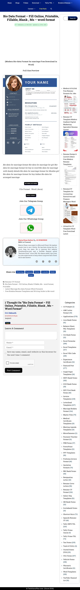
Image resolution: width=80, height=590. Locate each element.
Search (73, 18)
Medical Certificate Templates (67, 420)
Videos (25, 3)
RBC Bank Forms (69, 471)
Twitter (37, 272)
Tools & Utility (69, 546)
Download (35, 3)
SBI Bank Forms (69, 502)
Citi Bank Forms (69, 335)
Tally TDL (48, 3)
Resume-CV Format (12, 282)
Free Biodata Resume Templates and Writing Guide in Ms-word (29, 291)
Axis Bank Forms (70, 320)
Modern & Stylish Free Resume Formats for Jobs (70, 90)
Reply (7, 323)
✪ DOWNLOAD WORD (31, 183)
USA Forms (67, 556)
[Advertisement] (31, 45)
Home (10, 3)
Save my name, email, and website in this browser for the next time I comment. (31, 353)
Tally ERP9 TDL (69, 524)
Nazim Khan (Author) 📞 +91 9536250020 (32, 240)
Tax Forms (67, 542)
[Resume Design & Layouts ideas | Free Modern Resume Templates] (70, 185)
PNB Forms (67, 443)
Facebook (29, 272)
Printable (6, 287)
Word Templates (69, 572)
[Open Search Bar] (51, 9)
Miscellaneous (69, 433)
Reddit (52, 272)
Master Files (68, 415)
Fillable (36, 284)
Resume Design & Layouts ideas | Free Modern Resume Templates (70, 159)
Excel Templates (69, 347)
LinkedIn (45, 272)
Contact (30, 9)
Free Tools (42, 9)
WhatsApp (20, 272)
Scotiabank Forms (70, 508)
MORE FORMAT (31, 195)
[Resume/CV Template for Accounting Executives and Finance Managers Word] (70, 223)
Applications (68, 316)
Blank (30, 284)
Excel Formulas (69, 341)
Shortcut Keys (68, 514)
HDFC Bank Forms (70, 378)
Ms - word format (46, 284)
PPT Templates (69, 453)
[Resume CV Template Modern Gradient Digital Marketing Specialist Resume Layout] (70, 151)
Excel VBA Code (69, 353)
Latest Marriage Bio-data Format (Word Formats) (24, 289)
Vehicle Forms (68, 559)
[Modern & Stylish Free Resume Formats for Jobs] (70, 113)
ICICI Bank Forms (70, 384)
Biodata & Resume (64, 3)
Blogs (17, 3)
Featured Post (68, 366)
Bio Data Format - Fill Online (16, 284)
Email (31, 275)
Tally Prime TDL (69, 536)
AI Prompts (67, 307)
